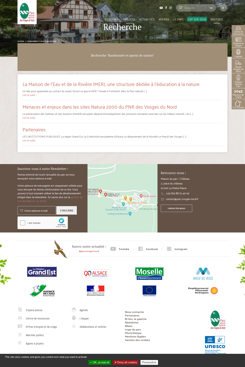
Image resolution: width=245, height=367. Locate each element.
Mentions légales (135, 336)
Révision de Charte (238, 93)
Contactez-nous (176, 208)
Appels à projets (35, 343)
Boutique (216, 19)
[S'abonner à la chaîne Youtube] (119, 249)
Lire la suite (28, 94)
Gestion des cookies (137, 340)
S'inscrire (66, 210)
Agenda (164, 19)
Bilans (128, 326)
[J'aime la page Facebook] (148, 249)
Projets (129, 19)
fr (223, 8)
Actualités (147, 19)
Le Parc (178, 19)
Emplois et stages (238, 44)
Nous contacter (134, 312)
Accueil (95, 19)
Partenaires (34, 129)
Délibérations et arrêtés (93, 327)
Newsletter (132, 322)
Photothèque (133, 333)
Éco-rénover (238, 107)
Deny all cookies (127, 362)
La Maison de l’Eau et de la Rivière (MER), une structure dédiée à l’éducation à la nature (111, 84)
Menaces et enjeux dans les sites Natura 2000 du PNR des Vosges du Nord (99, 106)
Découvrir (112, 19)
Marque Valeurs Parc (238, 84)
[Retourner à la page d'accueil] (217, 330)
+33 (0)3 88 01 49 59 (177, 193)
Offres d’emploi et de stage (41, 327)
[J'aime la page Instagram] (177, 249)
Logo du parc (133, 329)
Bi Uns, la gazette (135, 319)
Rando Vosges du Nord (238, 69)
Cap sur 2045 (197, 19)
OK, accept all (100, 362)
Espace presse (34, 310)
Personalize (149, 362)
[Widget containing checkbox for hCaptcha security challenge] (43, 222)
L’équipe (238, 56)
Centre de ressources (238, 33)
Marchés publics (35, 335)
